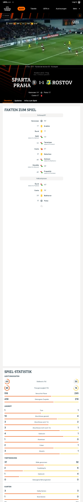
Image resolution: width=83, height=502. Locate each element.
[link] (21, 9)
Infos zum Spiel (30, 101)
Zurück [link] (6, 15)
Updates (18, 101)
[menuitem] (21, 9)
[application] (41, 42)
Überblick (8, 101)
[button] (76, 9)
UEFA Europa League (7, 8)
